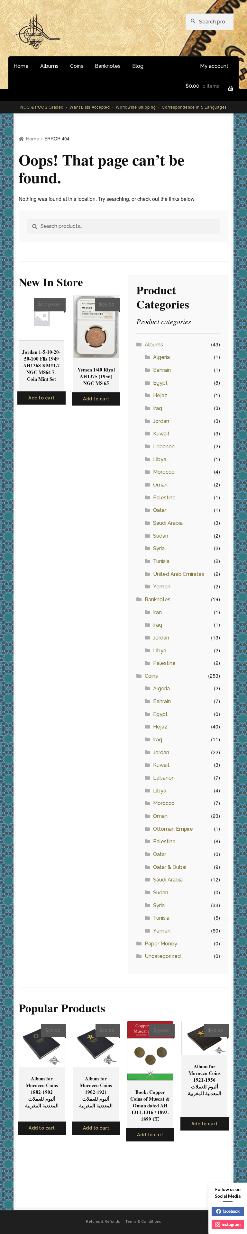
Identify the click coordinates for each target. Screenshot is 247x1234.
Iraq (157, 408)
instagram (231, 1224)
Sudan (160, 536)
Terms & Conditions (143, 1222)
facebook (231, 1211)
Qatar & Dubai (169, 867)
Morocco (164, 472)
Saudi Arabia (168, 523)
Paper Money (161, 944)
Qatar (159, 510)
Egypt (160, 383)
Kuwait (161, 434)
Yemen (161, 587)
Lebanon (164, 446)
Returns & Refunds (103, 1222)
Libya (159, 459)
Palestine (164, 498)
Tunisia (161, 561)
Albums (49, 66)
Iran (157, 612)
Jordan (161, 421)
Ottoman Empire (173, 829)
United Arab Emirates (178, 574)
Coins (76, 66)
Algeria (161, 357)
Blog (137, 66)
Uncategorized (163, 956)
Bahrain (162, 370)
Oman (160, 485)
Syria (159, 548)
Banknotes (108, 66)
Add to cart (41, 397)
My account (214, 66)
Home (21, 66)
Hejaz (160, 395)
